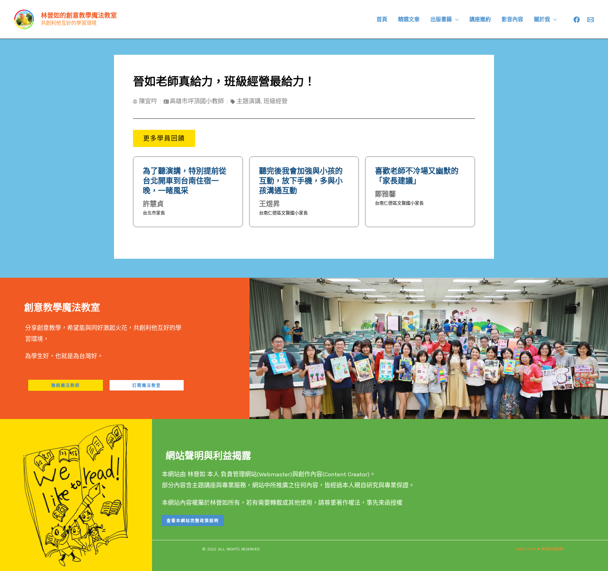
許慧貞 (153, 204)
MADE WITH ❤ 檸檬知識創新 (540, 549)
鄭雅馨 (385, 194)
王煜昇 (269, 204)
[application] (455, 19)
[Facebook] (576, 19)
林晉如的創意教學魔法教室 (79, 15)
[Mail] (590, 19)
